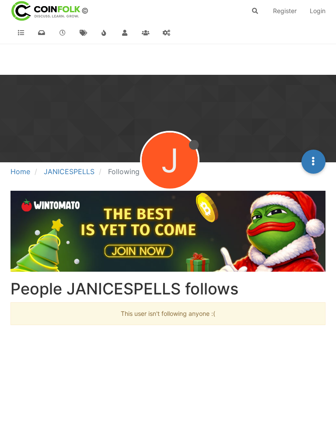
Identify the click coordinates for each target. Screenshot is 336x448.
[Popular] (104, 33)
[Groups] (145, 33)
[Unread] (42, 33)
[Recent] (62, 33)
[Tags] (83, 33)
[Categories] (21, 33)
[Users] (125, 33)
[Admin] (166, 33)
